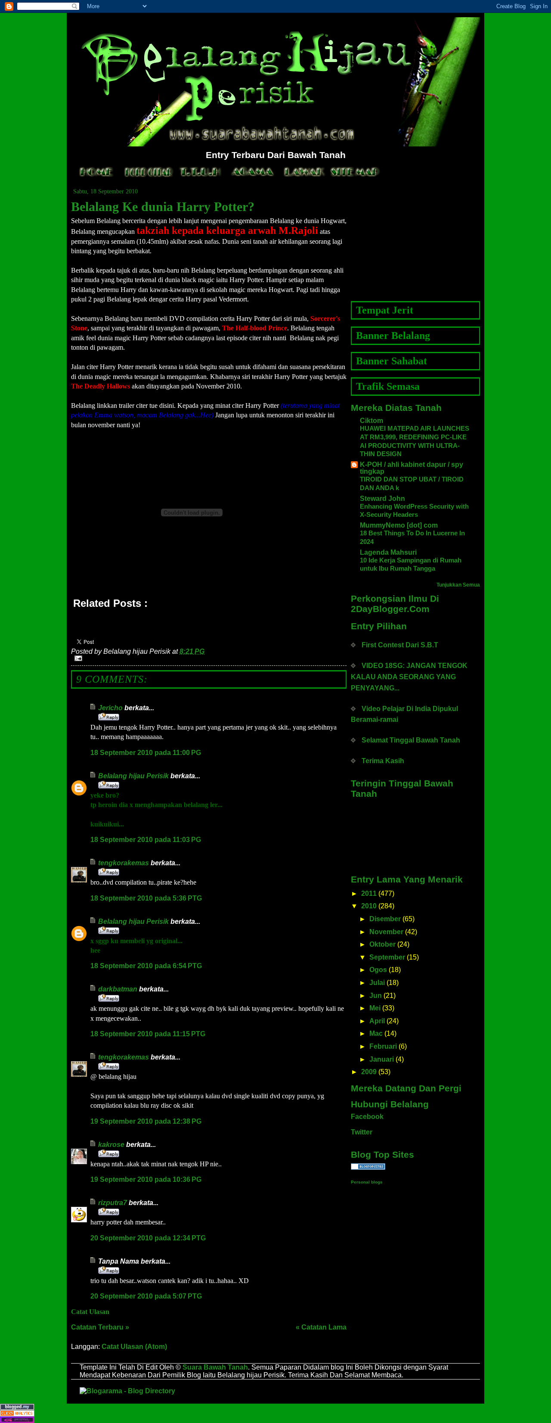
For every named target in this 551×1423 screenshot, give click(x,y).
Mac (376, 1033)
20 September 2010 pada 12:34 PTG (148, 1238)
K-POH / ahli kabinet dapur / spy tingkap (411, 468)
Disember (385, 919)
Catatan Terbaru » (100, 1327)
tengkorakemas (123, 863)
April (377, 1021)
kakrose (111, 1144)
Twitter (361, 1132)
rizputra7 (112, 1202)
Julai (377, 982)
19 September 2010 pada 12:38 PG (145, 1121)
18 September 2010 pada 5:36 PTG (146, 898)
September (387, 957)
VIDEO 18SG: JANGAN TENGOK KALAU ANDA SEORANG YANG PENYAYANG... (409, 676)
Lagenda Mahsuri (388, 552)
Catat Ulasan (90, 1311)
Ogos (378, 969)
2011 (369, 893)
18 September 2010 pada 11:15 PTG (147, 1034)
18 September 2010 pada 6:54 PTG (146, 965)
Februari (383, 1046)
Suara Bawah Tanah (215, 1367)
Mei (375, 1008)
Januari (381, 1059)
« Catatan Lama (321, 1327)
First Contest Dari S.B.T (400, 645)
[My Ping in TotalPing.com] (275, 1420)
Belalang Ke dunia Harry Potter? (162, 206)
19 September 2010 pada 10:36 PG (145, 1179)
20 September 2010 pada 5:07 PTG (146, 1296)
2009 (369, 1071)
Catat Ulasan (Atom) (134, 1346)
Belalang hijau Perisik (133, 776)
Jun (375, 995)
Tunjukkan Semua (458, 585)
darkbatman (117, 989)
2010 (369, 906)
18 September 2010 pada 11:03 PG (145, 839)
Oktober (382, 944)
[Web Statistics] (275, 1413)
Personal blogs (367, 1182)
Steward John (382, 498)
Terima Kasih (383, 760)
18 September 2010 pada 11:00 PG (145, 752)
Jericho (110, 708)
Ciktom (371, 420)
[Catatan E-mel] (209, 658)
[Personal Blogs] (415, 1166)
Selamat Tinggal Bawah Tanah (411, 740)
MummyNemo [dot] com (399, 525)
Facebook (367, 1116)
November (386, 931)
